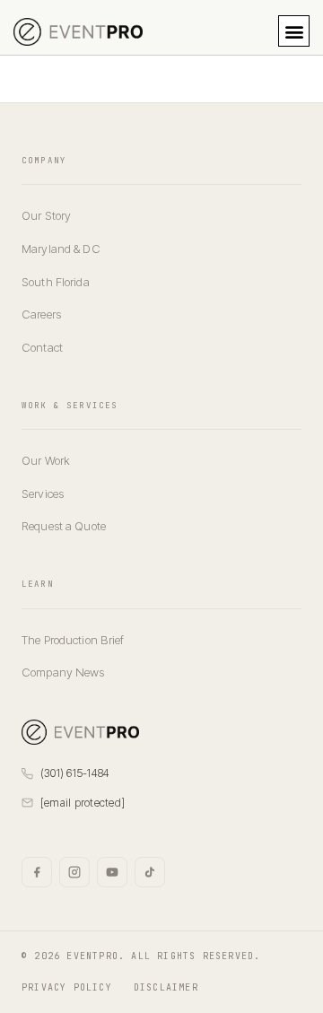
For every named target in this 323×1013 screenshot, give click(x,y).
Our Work (46, 460)
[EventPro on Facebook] (37, 872)
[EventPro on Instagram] (74, 872)
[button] (294, 31)
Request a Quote (64, 526)
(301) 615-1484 (74, 773)
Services (43, 493)
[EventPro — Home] (80, 732)
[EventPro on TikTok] (150, 872)
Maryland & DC (61, 248)
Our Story (46, 215)
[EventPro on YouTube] (112, 872)
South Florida (56, 282)
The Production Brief (73, 640)
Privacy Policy (67, 987)
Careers (41, 314)
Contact (42, 347)
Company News (63, 672)
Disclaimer (166, 987)
